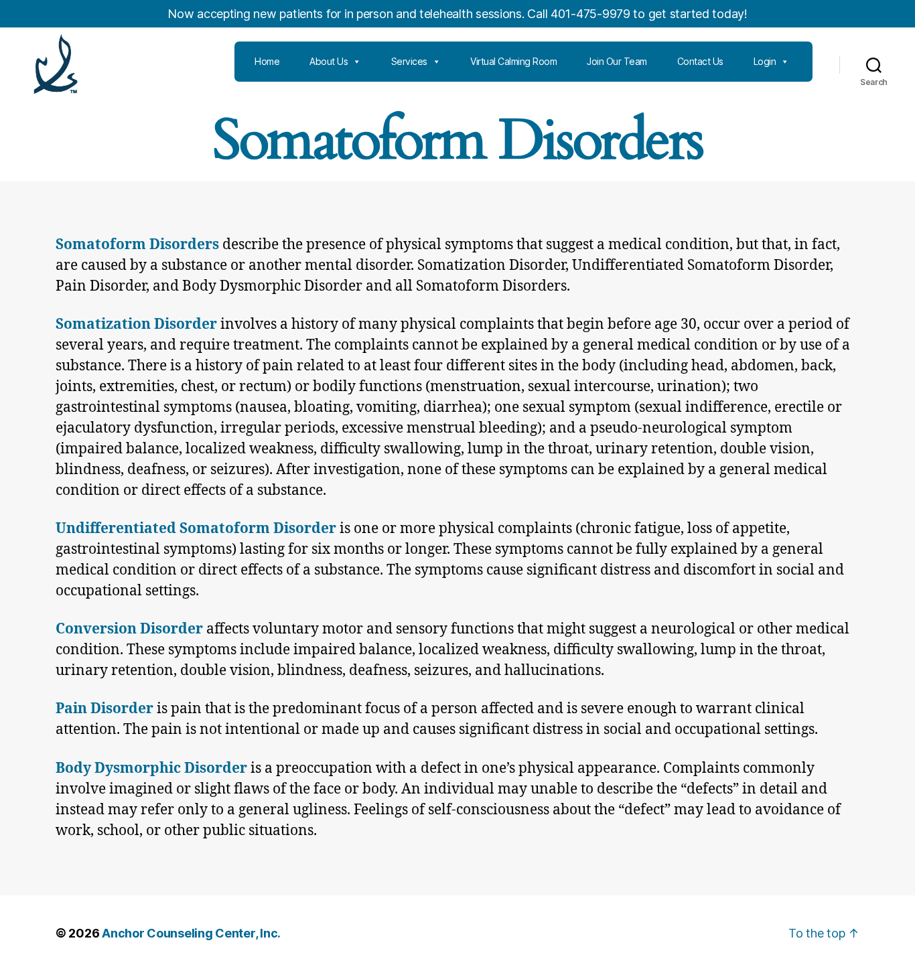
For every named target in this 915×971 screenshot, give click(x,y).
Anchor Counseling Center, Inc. (191, 933)
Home (267, 61)
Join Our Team (617, 61)
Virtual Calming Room (513, 61)
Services (409, 61)
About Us (328, 61)
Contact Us (700, 61)
